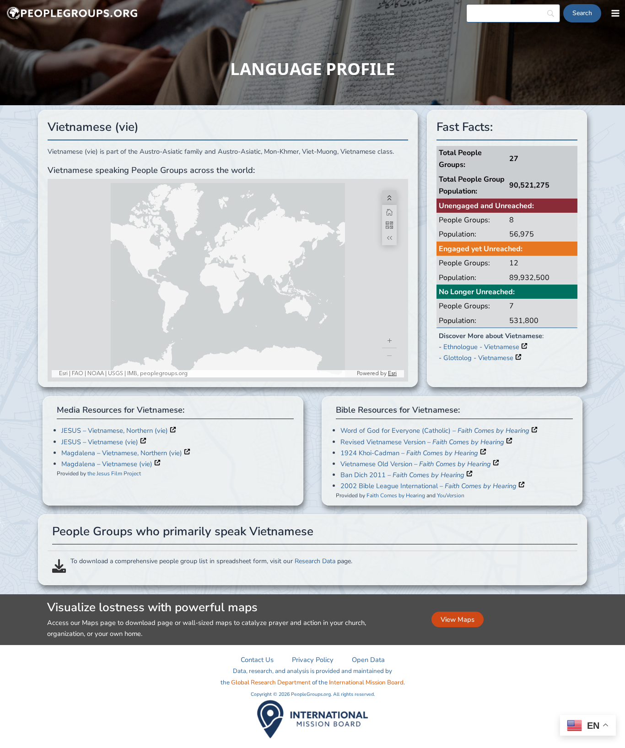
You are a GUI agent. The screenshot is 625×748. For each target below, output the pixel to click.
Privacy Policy (313, 659)
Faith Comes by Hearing (395, 495)
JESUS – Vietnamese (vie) (100, 441)
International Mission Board (366, 682)
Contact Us (257, 659)
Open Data (368, 659)
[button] (457, 620)
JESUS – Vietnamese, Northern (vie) (115, 430)
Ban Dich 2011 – (402, 474)
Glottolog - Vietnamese (479, 357)
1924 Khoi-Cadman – (409, 452)
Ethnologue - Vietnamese (482, 346)
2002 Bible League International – (428, 485)
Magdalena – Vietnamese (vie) (107, 463)
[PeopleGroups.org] (72, 13)
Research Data (315, 561)
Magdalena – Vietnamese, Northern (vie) (122, 452)
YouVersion (450, 495)
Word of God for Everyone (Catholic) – (434, 430)
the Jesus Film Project (114, 473)
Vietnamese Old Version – (415, 463)
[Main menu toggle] (615, 13)
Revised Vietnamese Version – (422, 441)
